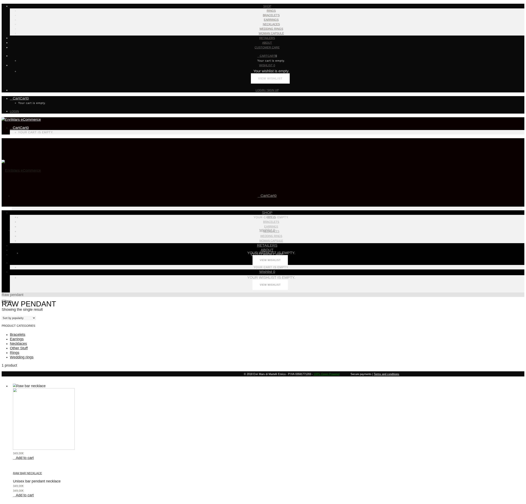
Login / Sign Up (267, 90)
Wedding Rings (271, 28)
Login (14, 111)
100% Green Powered (326, 374)
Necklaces (271, 24)
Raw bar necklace (27, 473)
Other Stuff (19, 348)
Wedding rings (21, 357)
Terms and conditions (386, 374)
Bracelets (271, 15)
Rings (271, 10)
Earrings (271, 19)
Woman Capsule (271, 33)
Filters (7, 301)
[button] (23, 458)
